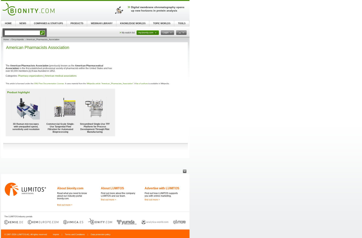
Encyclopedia (18, 39)
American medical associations (61, 76)
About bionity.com (70, 188)
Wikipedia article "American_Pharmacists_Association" (110, 83)
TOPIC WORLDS (161, 23)
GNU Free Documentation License (49, 83)
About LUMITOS (112, 188)
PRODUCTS (77, 23)
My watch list (128, 32)
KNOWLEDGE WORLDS (133, 23)
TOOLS (182, 23)
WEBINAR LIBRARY (102, 23)
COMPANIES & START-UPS (48, 23)
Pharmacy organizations (30, 76)
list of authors (142, 83)
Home (6, 39)
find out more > (64, 205)
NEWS (22, 23)
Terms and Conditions (75, 234)
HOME (8, 23)
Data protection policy (100, 234)
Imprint (56, 234)
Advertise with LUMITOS (162, 188)
